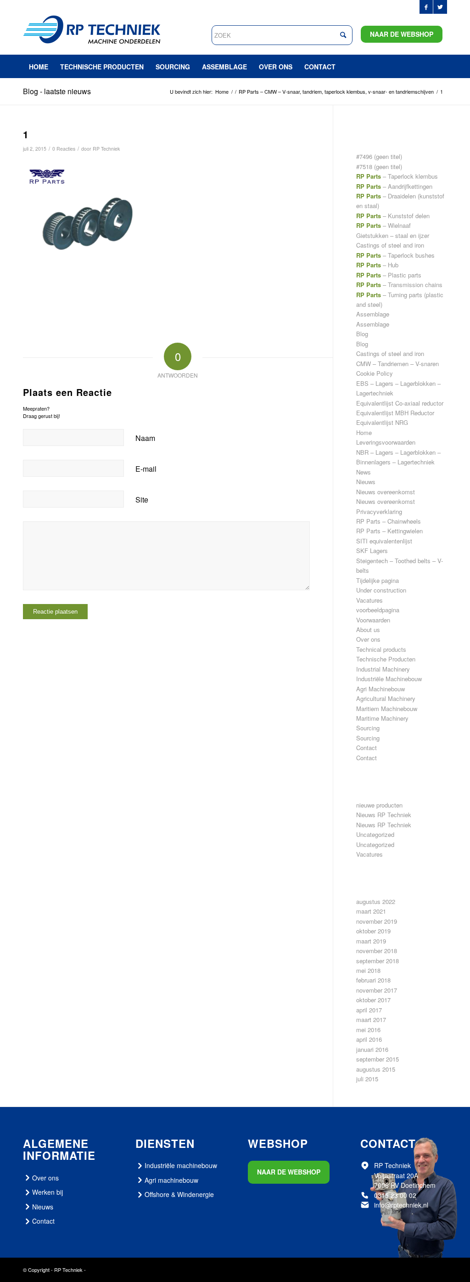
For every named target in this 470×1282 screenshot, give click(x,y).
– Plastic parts (388, 275)
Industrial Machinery (383, 669)
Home (364, 432)
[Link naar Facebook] (426, 7)
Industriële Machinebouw (389, 678)
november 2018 (376, 950)
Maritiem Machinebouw (386, 708)
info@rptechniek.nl (401, 1204)
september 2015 (377, 1059)
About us (368, 629)
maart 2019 (371, 941)
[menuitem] (38, 66)
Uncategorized (375, 834)
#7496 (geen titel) (379, 156)
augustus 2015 (375, 1069)
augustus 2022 (375, 901)
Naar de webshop (401, 34)
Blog (362, 333)
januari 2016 (372, 1049)
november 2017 (376, 990)
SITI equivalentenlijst (384, 541)
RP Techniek (106, 148)
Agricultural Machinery (385, 698)
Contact (366, 747)
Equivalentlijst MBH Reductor (395, 412)
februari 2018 (373, 980)
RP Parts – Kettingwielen (389, 530)
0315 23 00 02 (395, 1195)
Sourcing (368, 727)
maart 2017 (371, 1019)
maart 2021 (371, 911)
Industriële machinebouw (181, 1165)
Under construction (381, 590)
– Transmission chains (399, 284)
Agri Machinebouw (380, 688)
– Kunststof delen (393, 215)
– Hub (377, 264)
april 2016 (369, 1039)
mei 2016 (368, 1029)
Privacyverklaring (379, 511)
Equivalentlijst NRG (382, 422)
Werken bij (47, 1192)
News (363, 472)
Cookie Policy (374, 373)
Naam (145, 438)
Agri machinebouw (171, 1180)
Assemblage (372, 314)
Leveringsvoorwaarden (385, 442)
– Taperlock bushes (395, 255)
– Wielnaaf (383, 225)
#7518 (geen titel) (379, 166)
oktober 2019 (373, 930)
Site (141, 499)
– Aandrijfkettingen (394, 186)
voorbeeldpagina (377, 609)
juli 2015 (367, 1078)
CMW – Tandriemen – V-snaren (397, 363)
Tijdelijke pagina (377, 580)
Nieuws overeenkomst (385, 491)
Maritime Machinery (382, 718)
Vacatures (369, 600)
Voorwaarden (373, 620)
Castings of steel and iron (390, 353)
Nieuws (365, 481)
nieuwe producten (379, 805)
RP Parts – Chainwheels (388, 521)
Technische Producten (385, 659)
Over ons (368, 639)
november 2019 (376, 921)
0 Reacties (63, 148)
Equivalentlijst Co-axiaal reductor (399, 403)
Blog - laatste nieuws (57, 91)
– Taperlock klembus (397, 176)
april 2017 (369, 1009)
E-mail (146, 468)
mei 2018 (368, 970)
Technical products (381, 649)
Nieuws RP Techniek (383, 814)
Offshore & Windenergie (179, 1194)
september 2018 (377, 960)
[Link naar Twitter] (440, 7)
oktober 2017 (373, 999)
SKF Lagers (372, 550)
